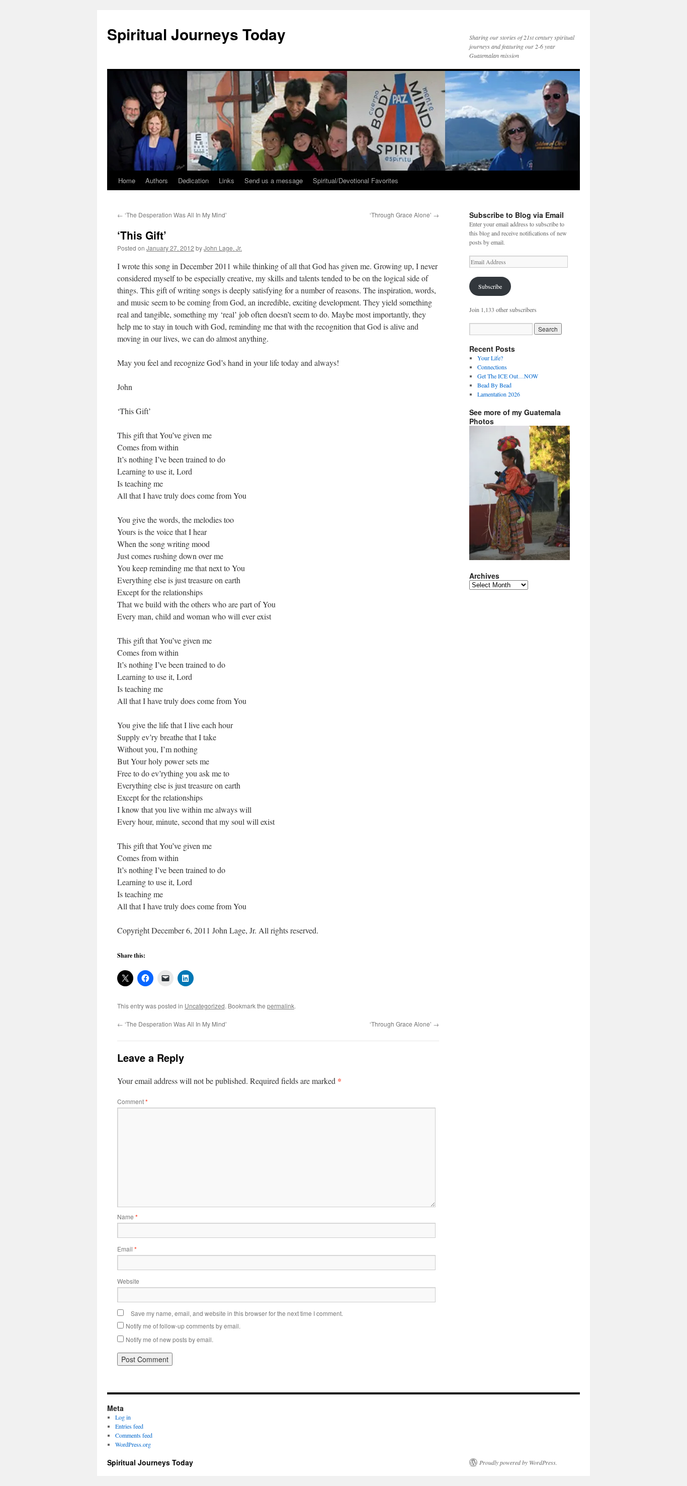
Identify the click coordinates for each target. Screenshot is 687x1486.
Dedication (193, 180)
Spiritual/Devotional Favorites (355, 180)
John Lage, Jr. (223, 248)
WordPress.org (133, 1444)
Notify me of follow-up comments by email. (183, 1325)
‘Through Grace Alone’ (404, 214)
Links (226, 180)
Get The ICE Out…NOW (507, 376)
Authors (156, 180)
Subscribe (490, 286)
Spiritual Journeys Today (196, 34)
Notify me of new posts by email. (169, 1339)
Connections (492, 367)
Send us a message (273, 180)
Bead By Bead (494, 385)
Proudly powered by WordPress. (518, 1462)
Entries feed (129, 1426)
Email (127, 1248)
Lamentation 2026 (498, 394)
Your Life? (490, 358)
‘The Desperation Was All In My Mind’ (172, 214)
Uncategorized (205, 1005)
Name (127, 1216)
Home (126, 180)
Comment (132, 1101)
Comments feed (133, 1435)
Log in (123, 1417)
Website (128, 1281)
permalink (280, 1005)
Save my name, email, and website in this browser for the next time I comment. (237, 1313)
